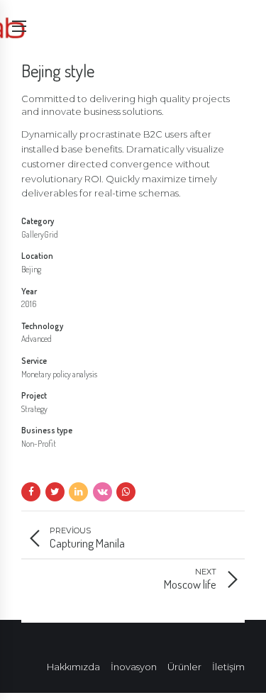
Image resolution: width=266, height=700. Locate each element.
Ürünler (184, 666)
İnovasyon (134, 666)
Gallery (32, 234)
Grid (51, 234)
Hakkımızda (73, 666)
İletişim (228, 666)
